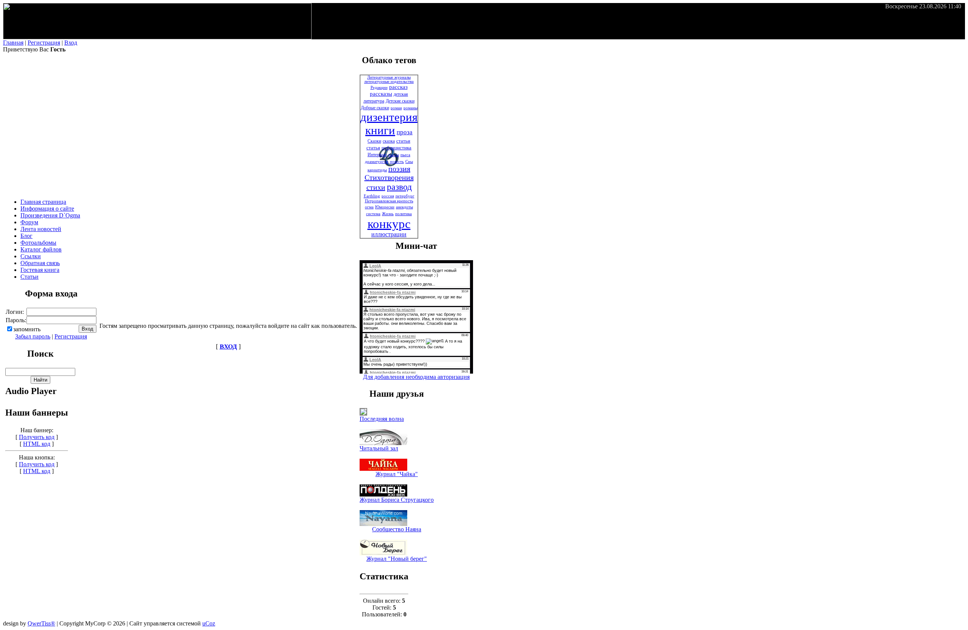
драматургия (376, 162)
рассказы (381, 94)
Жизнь (388, 214)
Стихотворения (389, 177)
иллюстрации (388, 234)
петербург (405, 196)
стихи (375, 187)
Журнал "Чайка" (396, 474)
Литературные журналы (389, 77)
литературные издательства (389, 81)
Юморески (384, 207)
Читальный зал (379, 448)
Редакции (379, 87)
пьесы (393, 155)
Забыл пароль (32, 336)
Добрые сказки (375, 107)
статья (373, 148)
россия (388, 196)
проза (405, 132)
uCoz (208, 623)
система (373, 214)
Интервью (377, 154)
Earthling (372, 196)
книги (380, 130)
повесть (397, 162)
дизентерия (388, 117)
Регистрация (44, 42)
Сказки (374, 141)
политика (403, 214)
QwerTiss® (41, 623)
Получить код (36, 437)
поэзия (399, 168)
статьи (403, 141)
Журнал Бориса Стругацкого (397, 500)
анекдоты (404, 207)
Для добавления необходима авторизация (416, 377)
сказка (389, 141)
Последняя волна (382, 419)
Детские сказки (400, 101)
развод (399, 187)
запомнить (26, 329)
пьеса (405, 155)
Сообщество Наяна (396, 529)
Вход (70, 42)
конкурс (389, 224)
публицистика (396, 148)
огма (369, 207)
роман (396, 108)
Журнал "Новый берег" (396, 559)
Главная (13, 42)
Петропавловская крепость (389, 201)
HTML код (36, 444)
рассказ (398, 87)
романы (410, 108)
